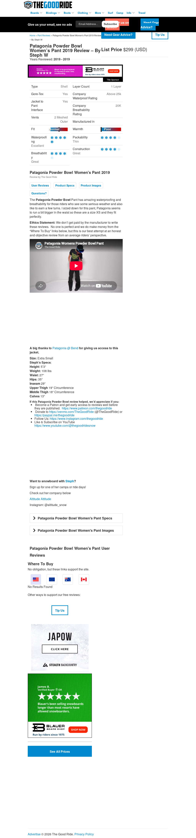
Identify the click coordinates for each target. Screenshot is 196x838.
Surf (110, 13)
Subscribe (110, 23)
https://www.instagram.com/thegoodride (76, 418)
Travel (141, 13)
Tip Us (160, 34)
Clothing (83, 13)
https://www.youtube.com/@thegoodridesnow (65, 425)
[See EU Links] (52, 579)
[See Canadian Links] (84, 579)
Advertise (34, 834)
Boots (67, 13)
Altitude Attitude (40, 499)
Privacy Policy (84, 834)
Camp (119, 13)
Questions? (39, 193)
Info (129, 13)
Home (32, 35)
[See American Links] (36, 579)
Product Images (91, 185)
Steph (69, 481)
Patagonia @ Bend (65, 348)
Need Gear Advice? (118, 34)
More (98, 13)
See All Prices (60, 751)
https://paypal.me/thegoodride (54, 415)
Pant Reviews (44, 35)
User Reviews (40, 185)
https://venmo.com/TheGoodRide (71, 411)
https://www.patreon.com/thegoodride (87, 408)
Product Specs (64, 185)
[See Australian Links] (68, 579)
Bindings (51, 13)
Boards (35, 13)
